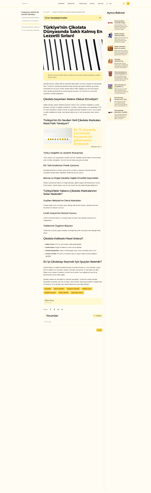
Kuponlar (100, 3)
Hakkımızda (83, 3)
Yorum (99, 330)
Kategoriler (71, 3)
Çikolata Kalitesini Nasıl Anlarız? (31, 27)
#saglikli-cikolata (50, 292)
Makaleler (61, 3)
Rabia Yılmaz (49, 300)
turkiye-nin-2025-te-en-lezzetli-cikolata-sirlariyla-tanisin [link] (68, 12)
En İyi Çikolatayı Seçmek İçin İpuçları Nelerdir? (31, 30)
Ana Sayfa (46, 12)
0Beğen (98, 316)
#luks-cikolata (63, 292)
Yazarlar (92, 3)
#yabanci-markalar (73, 289)
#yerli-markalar (59, 289)
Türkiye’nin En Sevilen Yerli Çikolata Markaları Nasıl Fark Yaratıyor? (31, 21)
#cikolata (48, 289)
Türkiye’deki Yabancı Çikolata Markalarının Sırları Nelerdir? (31, 24)
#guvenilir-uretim (77, 292)
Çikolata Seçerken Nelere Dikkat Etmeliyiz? (31, 17)
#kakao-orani (87, 289)
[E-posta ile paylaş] (58, 309)
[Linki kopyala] (62, 309)
